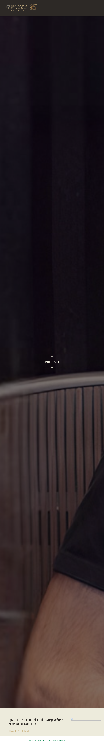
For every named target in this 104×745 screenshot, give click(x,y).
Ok (72, 740)
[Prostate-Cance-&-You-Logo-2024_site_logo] (86, 719)
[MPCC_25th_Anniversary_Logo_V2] (21, 5)
